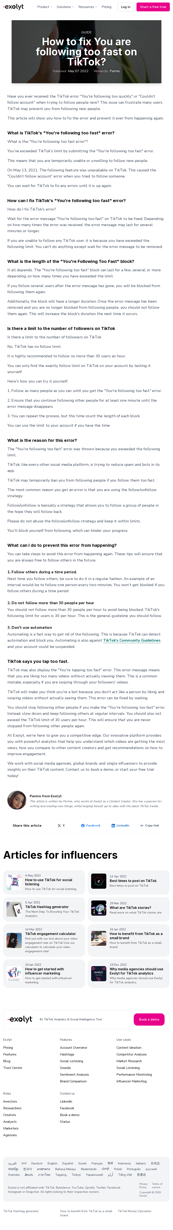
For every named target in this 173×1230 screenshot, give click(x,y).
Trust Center (12, 1068)
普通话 (141, 1175)
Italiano (141, 1163)
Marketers (11, 1128)
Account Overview (73, 1047)
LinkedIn (66, 1101)
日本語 (155, 1163)
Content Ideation (128, 1047)
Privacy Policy (143, 1185)
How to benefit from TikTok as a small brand (86, 1213)
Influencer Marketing (131, 1081)
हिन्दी (110, 1163)
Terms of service (157, 1185)
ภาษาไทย (44, 1175)
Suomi (82, 1163)
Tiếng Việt (125, 1175)
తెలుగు (29, 1175)
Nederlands (89, 1169)
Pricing (106, 7)
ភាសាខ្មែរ (13, 1169)
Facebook (67, 1108)
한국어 (27, 1169)
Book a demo (70, 1115)
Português (134, 1169)
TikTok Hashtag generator (21, 1211)
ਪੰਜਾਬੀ (105, 1169)
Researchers (12, 1108)
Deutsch (37, 1163)
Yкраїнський (94, 1175)
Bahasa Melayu (65, 1169)
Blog (6, 1061)
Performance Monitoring (134, 1074)
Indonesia (124, 1163)
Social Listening (71, 1061)
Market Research (129, 1061)
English (52, 1163)
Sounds (65, 1068)
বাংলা (24, 1163)
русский (151, 1169)
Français (97, 1163)
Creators (9, 1115)
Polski (118, 1169)
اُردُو (110, 1175)
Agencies (10, 1135)
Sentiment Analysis (74, 1074)
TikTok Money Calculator (134, 1211)
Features (9, 1054)
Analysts (10, 1121)
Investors (10, 1101)
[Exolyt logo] (13, 7)
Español (67, 1163)
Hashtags (67, 1054)
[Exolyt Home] (20, 1019)
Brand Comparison (73, 1081)
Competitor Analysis (131, 1054)
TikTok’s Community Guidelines (131, 640)
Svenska (14, 1175)
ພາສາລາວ (43, 1169)
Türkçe (76, 1175)
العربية (12, 1163)
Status (65, 1121)
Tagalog (60, 1175)
